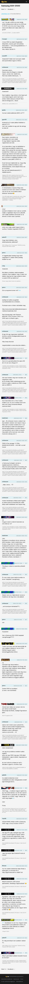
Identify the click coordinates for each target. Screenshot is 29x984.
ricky (3, 265)
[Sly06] (7, 224)
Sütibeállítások (19, 981)
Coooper (4, 39)
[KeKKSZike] (7, 89)
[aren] (2, 206)
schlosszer (5, 67)
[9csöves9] (7, 745)
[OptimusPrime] (7, 788)
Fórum (21, 979)
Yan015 (4, 818)
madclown (5, 418)
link (20, 290)
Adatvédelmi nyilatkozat (6, 979)
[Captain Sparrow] (5, 660)
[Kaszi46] (7, 920)
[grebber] (7, 704)
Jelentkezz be (5, 14)
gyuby (3, 110)
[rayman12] (7, 19)
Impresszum (16, 979)
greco (3, 252)
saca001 (4, 56)
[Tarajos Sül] (7, 563)
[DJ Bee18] (7, 830)
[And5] (7, 643)
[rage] (8, 134)
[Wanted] (7, 358)
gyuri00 (4, 119)
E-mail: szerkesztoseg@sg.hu (8, 981)
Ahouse (4, 865)
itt (13, 798)
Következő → (11, 9)
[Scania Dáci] (7, 185)
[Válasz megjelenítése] (24, 358)
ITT (3, 923)
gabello (4, 775)
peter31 (4, 237)
